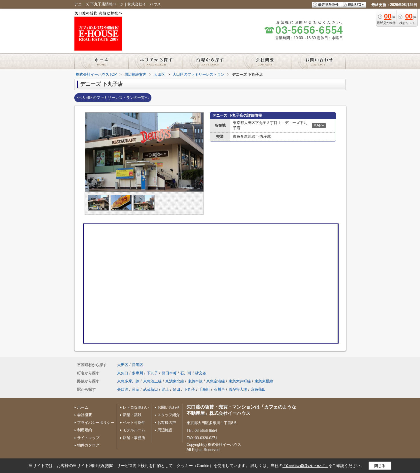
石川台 (219, 389)
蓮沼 (135, 389)
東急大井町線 (240, 381)
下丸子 (152, 373)
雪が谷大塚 (238, 389)
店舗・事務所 (134, 438)
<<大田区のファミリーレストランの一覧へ (113, 97)
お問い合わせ (168, 407)
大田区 (122, 365)
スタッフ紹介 (168, 415)
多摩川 (137, 373)
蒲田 (176, 389)
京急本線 (195, 381)
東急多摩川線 (128, 381)
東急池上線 (152, 381)
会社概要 (84, 415)
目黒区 (137, 365)
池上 (165, 389)
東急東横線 (264, 381)
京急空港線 (215, 381)
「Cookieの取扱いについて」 (305, 466)
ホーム (82, 407)
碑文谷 (200, 373)
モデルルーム (134, 430)
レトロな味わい (136, 407)
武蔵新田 (150, 389)
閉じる (379, 466)
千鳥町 (204, 389)
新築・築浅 (132, 415)
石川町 (185, 373)
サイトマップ (88, 438)
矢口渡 (122, 389)
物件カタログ (88, 445)
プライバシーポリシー (95, 422)
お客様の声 (166, 422)
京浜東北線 (174, 381)
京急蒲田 (258, 389)
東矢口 (122, 373)
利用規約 (84, 430)
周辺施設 (164, 430)
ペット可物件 (134, 422)
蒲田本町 (169, 373)
